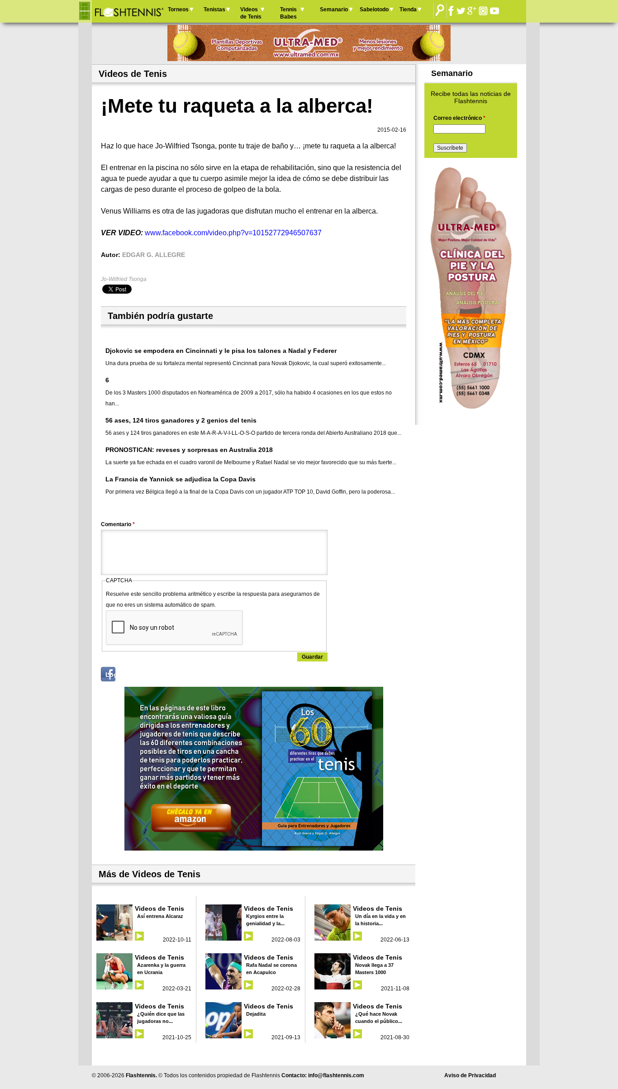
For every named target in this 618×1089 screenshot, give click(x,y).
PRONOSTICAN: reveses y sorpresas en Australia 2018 (189, 449)
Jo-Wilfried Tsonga (124, 279)
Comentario (118, 524)
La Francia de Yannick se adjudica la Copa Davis (180, 479)
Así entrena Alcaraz (160, 916)
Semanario (334, 9)
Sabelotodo (374, 9)
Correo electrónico (459, 118)
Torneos (178, 9)
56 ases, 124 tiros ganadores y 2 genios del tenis (181, 420)
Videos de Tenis (250, 13)
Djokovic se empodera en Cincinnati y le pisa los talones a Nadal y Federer (221, 350)
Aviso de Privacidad (470, 1075)
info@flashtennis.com (336, 1075)
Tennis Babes (288, 13)
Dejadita (256, 1014)
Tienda (408, 9)
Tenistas (214, 9)
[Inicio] (128, 11)
